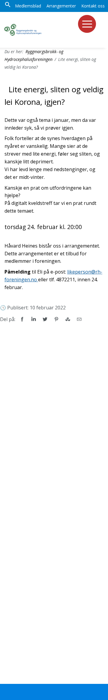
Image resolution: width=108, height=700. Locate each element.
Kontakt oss (93, 6)
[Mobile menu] (87, 24)
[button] (8, 6)
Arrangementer (61, 6)
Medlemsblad (28, 6)
